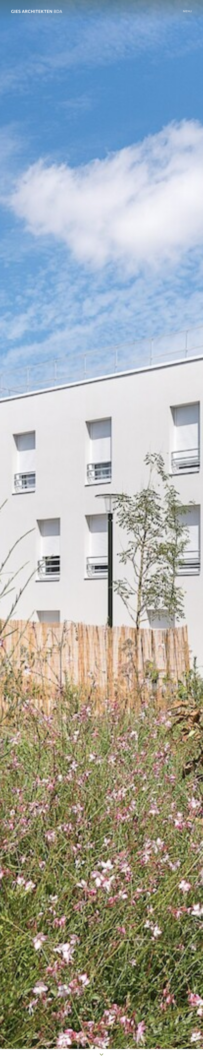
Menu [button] (187, 11)
